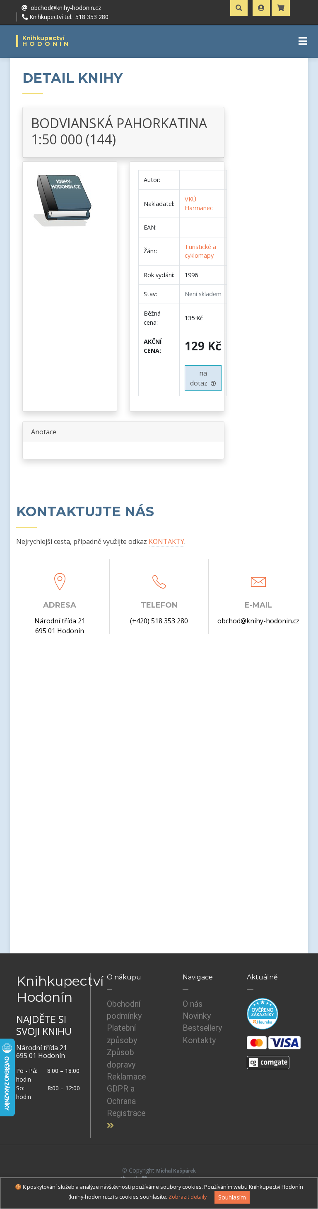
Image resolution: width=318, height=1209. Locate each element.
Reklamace (126, 1077)
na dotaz (200, 378)
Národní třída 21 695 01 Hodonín (59, 625)
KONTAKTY (166, 541)
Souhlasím (232, 1197)
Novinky (197, 1016)
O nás (192, 1004)
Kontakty (199, 1040)
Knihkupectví (46, 41)
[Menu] (303, 41)
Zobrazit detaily (188, 1196)
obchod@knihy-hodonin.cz (258, 620)
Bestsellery (202, 1028)
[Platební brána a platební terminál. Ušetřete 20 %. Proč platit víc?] (268, 1059)
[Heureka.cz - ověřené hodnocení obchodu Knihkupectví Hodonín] (262, 1013)
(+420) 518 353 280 (159, 620)
